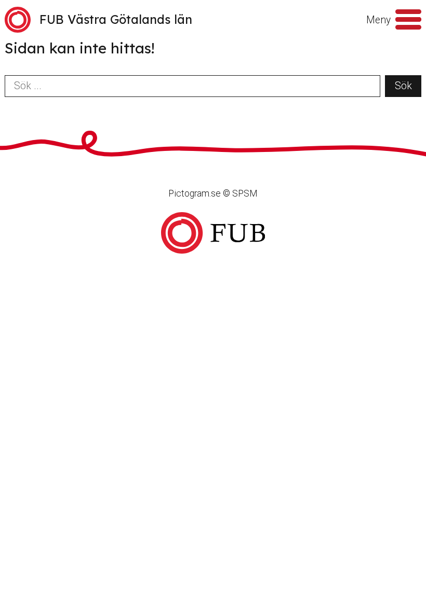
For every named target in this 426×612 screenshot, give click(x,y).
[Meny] (408, 19)
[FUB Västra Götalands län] (213, 233)
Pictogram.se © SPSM (213, 193)
